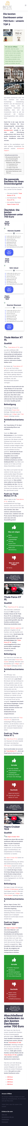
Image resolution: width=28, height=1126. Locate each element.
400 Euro (10, 1082)
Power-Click (15, 410)
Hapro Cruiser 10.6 (13, 167)
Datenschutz (5, 1119)
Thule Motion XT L (11, 751)
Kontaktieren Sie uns (8, 1117)
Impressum (5, 1122)
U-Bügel (14, 414)
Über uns (4, 1114)
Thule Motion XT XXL (14, 1042)
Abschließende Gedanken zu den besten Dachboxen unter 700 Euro (14, 171)
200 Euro (10, 1077)
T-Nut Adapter (8, 895)
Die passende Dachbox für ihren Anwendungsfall (13, 158)
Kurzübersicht (8, 130)
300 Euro (10, 1079)
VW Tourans (7, 866)
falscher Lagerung (15, 628)
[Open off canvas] (25, 5)
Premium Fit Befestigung (11, 889)
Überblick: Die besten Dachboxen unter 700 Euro (13, 161)
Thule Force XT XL (13, 165)
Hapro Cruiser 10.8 (13, 204)
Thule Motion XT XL (13, 164)
